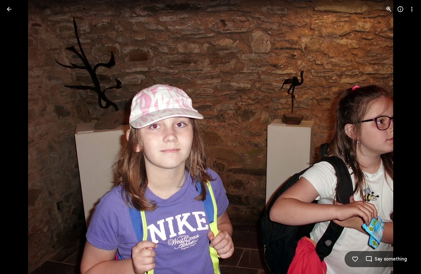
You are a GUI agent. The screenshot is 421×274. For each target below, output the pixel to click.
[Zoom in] (389, 9)
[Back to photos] (9, 9)
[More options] (412, 9)
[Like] (355, 259)
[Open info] (400, 9)
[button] (16, 137)
